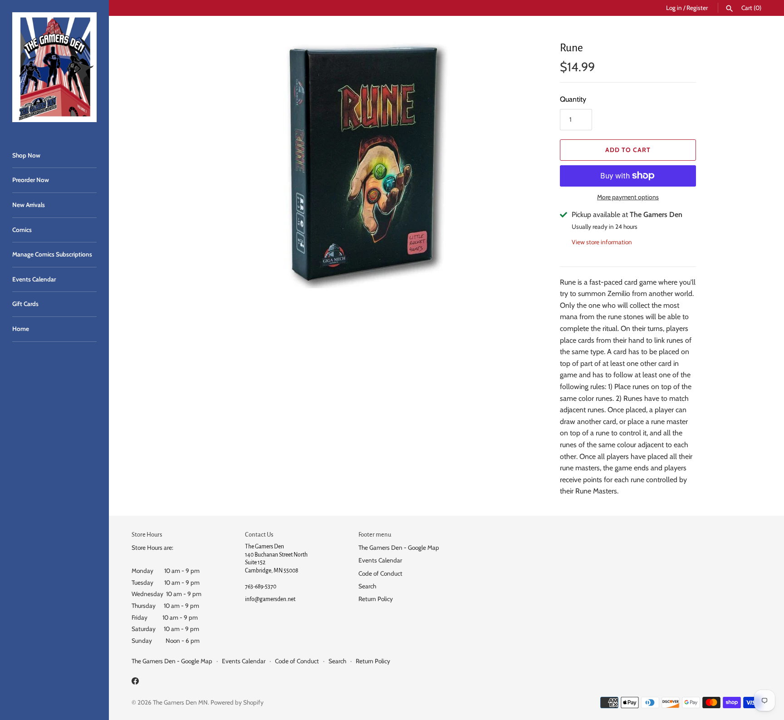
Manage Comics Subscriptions (52, 254)
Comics (22, 229)
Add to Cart (628, 150)
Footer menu (374, 534)
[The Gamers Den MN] (54, 67)
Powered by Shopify (237, 702)
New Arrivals (28, 204)
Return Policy (375, 598)
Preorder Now (30, 179)
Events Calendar (34, 279)
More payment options (628, 197)
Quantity (573, 99)
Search (367, 586)
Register (697, 7)
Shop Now (26, 155)
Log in (674, 7)
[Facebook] (135, 682)
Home (20, 328)
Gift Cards (25, 303)
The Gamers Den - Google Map (398, 547)
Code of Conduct (380, 573)
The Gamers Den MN (180, 702)
